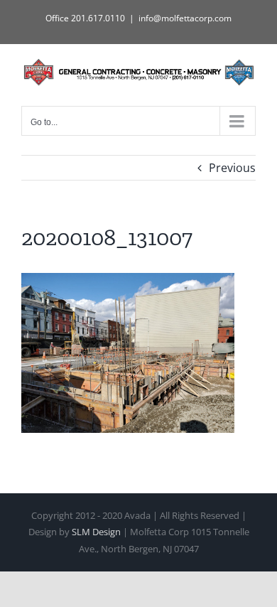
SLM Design (96, 531)
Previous (232, 168)
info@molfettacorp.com (185, 18)
